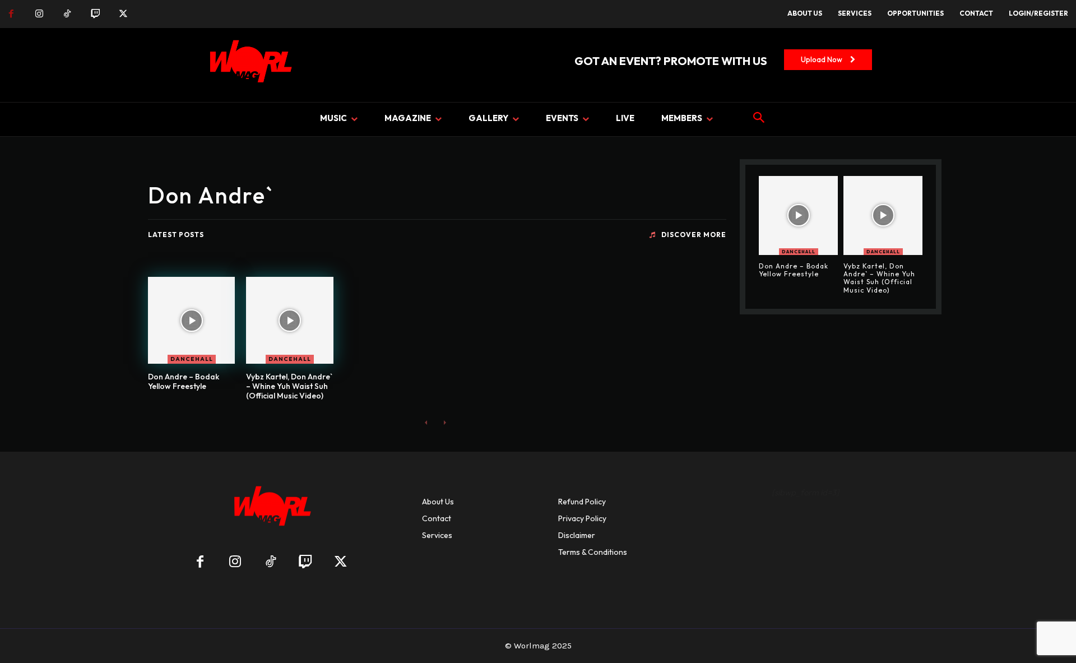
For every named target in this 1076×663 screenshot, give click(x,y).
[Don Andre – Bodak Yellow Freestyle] (191, 320)
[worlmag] (249, 65)
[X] (123, 14)
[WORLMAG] (270, 509)
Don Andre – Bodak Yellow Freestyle (183, 381)
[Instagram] (39, 14)
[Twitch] (95, 14)
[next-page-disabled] (444, 422)
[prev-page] (426, 422)
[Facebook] (11, 14)
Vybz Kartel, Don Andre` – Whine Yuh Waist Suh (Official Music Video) (289, 386)
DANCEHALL (191, 359)
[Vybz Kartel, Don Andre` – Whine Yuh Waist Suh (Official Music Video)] (289, 320)
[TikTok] (67, 14)
